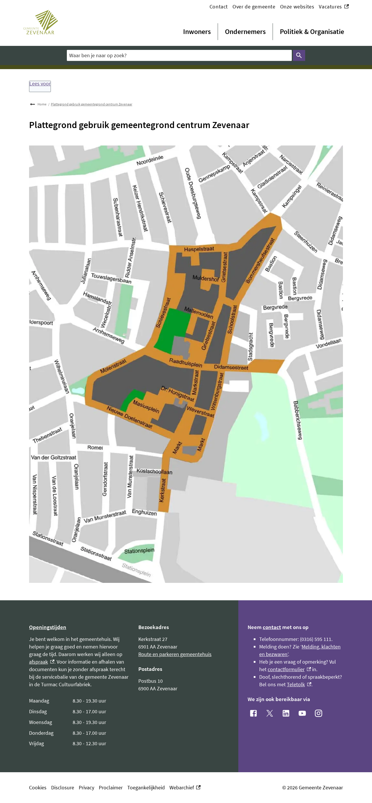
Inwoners (197, 31)
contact (272, 627)
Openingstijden (47, 627)
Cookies (37, 787)
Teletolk (299, 684)
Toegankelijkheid (146, 787)
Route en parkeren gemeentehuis (175, 654)
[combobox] (179, 55)
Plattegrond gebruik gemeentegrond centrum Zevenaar (91, 104)
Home (41, 104)
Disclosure (62, 787)
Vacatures (334, 6)
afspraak (41, 661)
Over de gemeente (254, 6)
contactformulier (289, 669)
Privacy (86, 787)
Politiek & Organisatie (312, 31)
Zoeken (299, 55)
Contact (219, 6)
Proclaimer (111, 787)
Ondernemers (245, 31)
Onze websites (297, 6)
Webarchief (183, 787)
